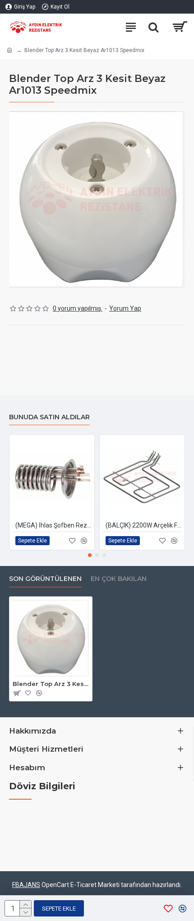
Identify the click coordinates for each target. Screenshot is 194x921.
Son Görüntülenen (45, 579)
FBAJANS (26, 884)
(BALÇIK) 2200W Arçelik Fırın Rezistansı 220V (144, 525)
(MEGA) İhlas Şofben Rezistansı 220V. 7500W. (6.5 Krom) (53, 525)
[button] (90, 555)
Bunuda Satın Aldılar (49, 417)
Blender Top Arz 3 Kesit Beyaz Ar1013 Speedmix (51, 683)
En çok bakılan (119, 579)
